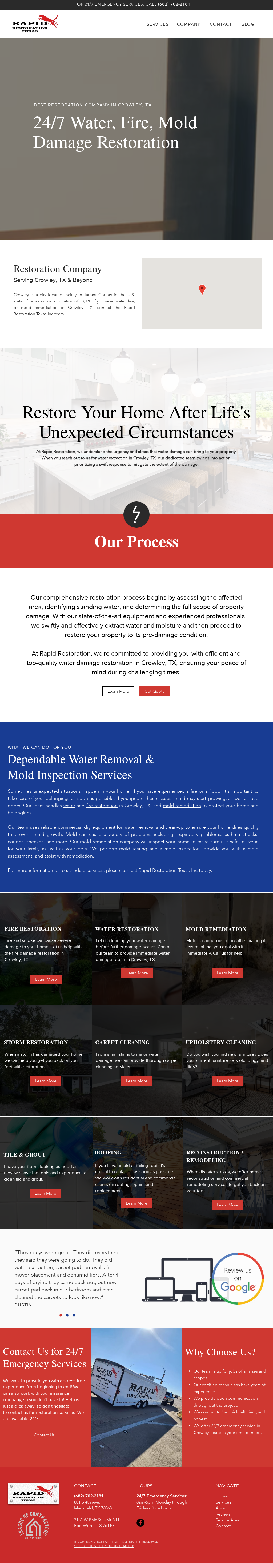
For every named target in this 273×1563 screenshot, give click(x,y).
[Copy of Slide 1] (67, 1315)
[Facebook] (140, 1523)
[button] (158, 23)
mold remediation (182, 805)
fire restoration (102, 805)
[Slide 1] (60, 1315)
